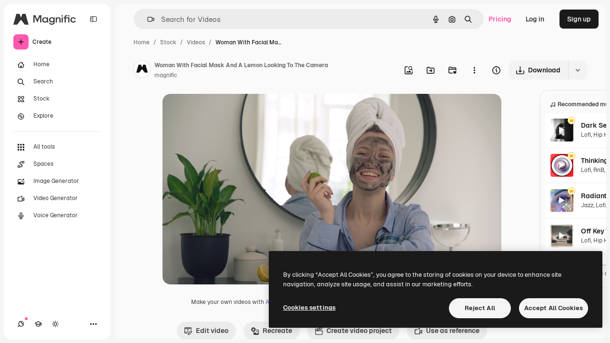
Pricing (499, 19)
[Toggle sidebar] (93, 19)
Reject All (480, 308)
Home (141, 42)
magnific (165, 75)
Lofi (586, 135)
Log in (535, 19)
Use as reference (452, 330)
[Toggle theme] (55, 324)
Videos (196, 42)
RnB (598, 170)
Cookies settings (309, 307)
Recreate (277, 330)
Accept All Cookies (553, 308)
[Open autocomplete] (147, 19)
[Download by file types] (577, 70)
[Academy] (38, 324)
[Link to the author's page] (142, 71)
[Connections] (21, 324)
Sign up (579, 19)
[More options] (474, 70)
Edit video (212, 330)
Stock (168, 42)
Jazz (587, 205)
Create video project (359, 330)
